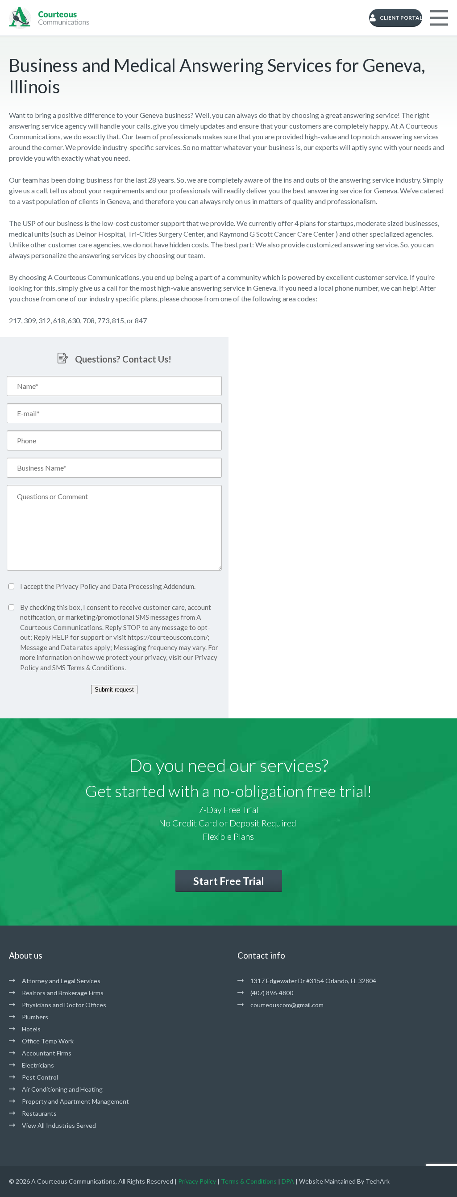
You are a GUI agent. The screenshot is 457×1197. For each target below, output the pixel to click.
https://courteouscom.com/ (168, 637)
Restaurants (39, 1113)
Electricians (38, 1065)
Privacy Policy (77, 586)
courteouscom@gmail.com (287, 1005)
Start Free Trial (228, 881)
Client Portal (401, 17)
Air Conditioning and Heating (62, 1089)
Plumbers (35, 1017)
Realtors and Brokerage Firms (63, 993)
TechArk (378, 1181)
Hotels (31, 1029)
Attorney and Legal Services (61, 980)
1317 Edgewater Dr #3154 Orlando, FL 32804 (313, 980)
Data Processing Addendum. (153, 586)
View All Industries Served (59, 1125)
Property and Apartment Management (75, 1101)
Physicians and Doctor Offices (64, 1005)
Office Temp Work (48, 1041)
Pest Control (40, 1077)
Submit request (114, 689)
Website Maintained (327, 1181)
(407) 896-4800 (271, 993)
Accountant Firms (46, 1053)
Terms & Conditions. (96, 667)
